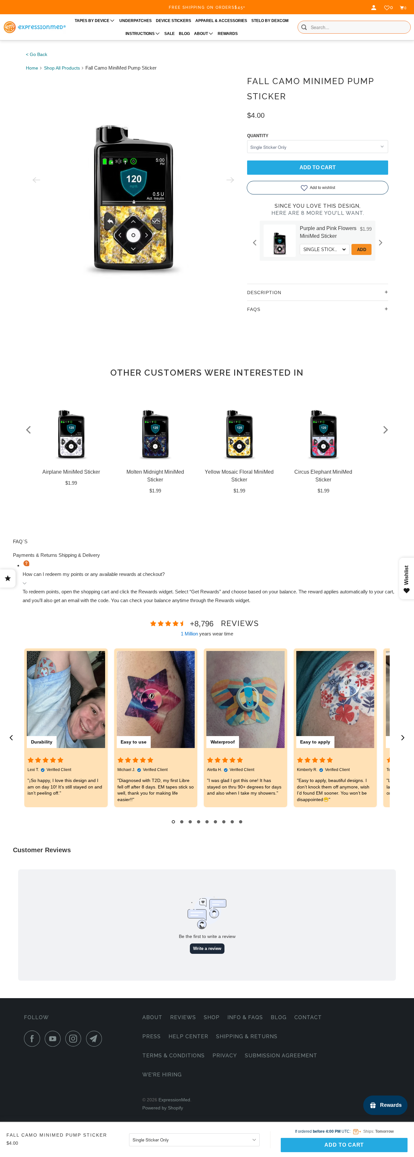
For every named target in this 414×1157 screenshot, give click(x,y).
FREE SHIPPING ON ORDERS (207, 7)
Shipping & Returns (247, 1036)
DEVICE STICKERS (173, 20)
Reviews (183, 1017)
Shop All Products (62, 68)
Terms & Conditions (173, 1055)
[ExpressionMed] (34, 27)
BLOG (184, 33)
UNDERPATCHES (135, 20)
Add (354, 249)
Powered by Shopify (162, 1107)
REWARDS (228, 33)
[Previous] (255, 242)
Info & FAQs (245, 1017)
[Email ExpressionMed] (95, 1038)
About (152, 1017)
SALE (169, 33)
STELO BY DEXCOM (270, 20)
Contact (308, 1017)
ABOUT (201, 33)
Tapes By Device (92, 20)
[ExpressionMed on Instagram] (75, 1038)
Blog (279, 1017)
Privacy (224, 1055)
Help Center (188, 1036)
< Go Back (36, 54)
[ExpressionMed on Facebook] (33, 1038)
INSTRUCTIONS (140, 33)
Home (32, 68)
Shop (212, 1017)
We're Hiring (162, 1075)
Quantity (257, 135)
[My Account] (374, 8)
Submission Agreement (281, 1055)
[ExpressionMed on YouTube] (54, 1038)
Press (151, 1036)
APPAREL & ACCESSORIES (221, 20)
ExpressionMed (174, 1099)
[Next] (380, 242)
